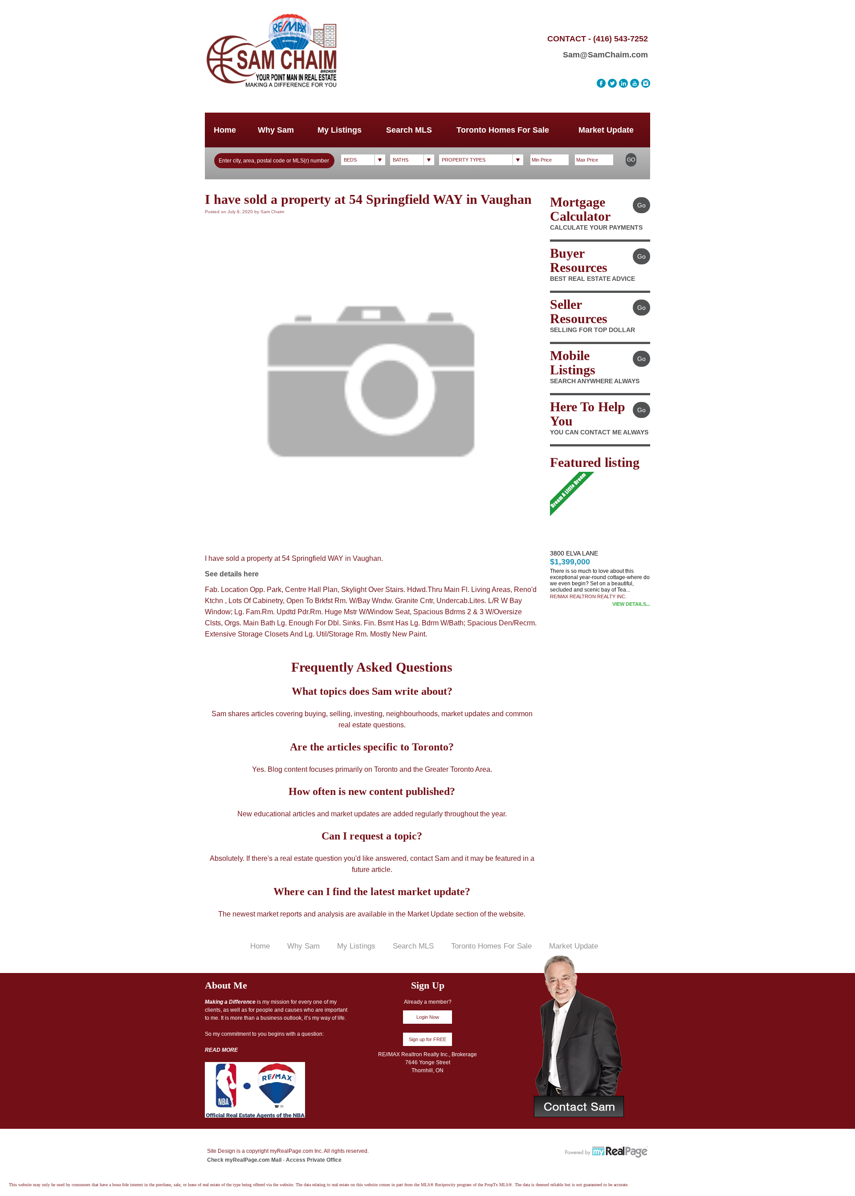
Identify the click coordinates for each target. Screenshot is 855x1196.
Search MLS (409, 130)
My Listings (340, 130)
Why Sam (276, 130)
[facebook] (601, 83)
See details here (232, 574)
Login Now (427, 1017)
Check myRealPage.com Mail (244, 1160)
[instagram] (645, 83)
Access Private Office (314, 1160)
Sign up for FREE (427, 1039)
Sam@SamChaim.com (605, 54)
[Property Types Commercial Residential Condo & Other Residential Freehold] (481, 159)
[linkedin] (623, 83)
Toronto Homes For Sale (502, 130)
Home (225, 130)
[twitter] (612, 83)
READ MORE (221, 1050)
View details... (631, 604)
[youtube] (634, 83)
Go (631, 160)
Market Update (606, 130)
